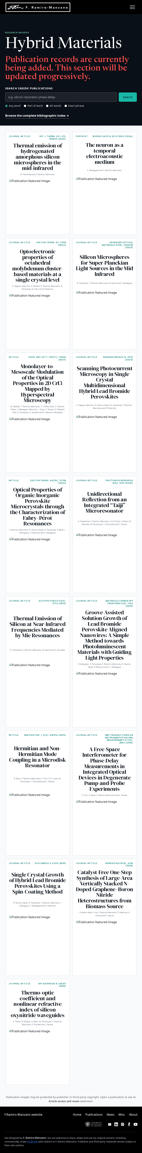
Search (128, 97)
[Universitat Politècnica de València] (93, 1124)
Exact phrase (76, 105)
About (133, 1115)
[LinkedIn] (116, 1124)
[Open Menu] (132, 7)
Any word (15, 105)
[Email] (109, 1124)
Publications (94, 1115)
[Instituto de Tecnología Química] (68, 1124)
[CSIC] (15, 1124)
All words (55, 105)
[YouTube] (136, 1124)
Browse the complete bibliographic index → (37, 116)
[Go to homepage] (38, 7)
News (110, 1115)
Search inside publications (29, 88)
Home (77, 1115)
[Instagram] (122, 1124)
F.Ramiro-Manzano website (23, 1115)
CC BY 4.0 (32, 1141)
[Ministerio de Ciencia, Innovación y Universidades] (40, 1124)
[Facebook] (129, 1124)
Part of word (35, 105)
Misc (122, 1115)
